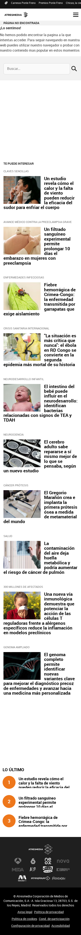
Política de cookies (24, 919)
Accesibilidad (60, 926)
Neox (47, 861)
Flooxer (58, 878)
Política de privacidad (49, 912)
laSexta (33, 861)
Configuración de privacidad (30, 926)
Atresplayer (40, 878)
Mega (17, 869)
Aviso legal (24, 912)
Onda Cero (47, 869)
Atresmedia (40, 849)
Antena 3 (17, 861)
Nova (63, 861)
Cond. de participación (54, 919)
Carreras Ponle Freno (23, 3)
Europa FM (63, 869)
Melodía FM (22, 878)
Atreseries (33, 869)
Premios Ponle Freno (51, 3)
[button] (74, 14)
